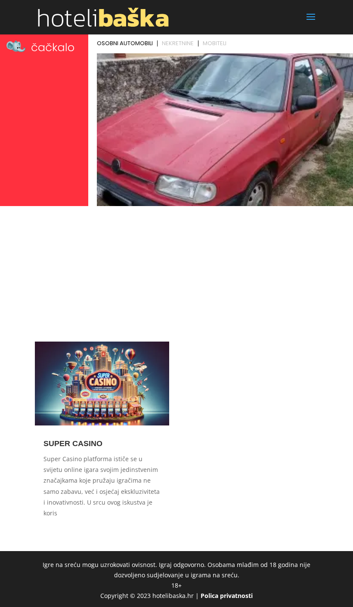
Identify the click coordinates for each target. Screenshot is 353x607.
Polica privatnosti (227, 596)
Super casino (72, 443)
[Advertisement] (176, 273)
